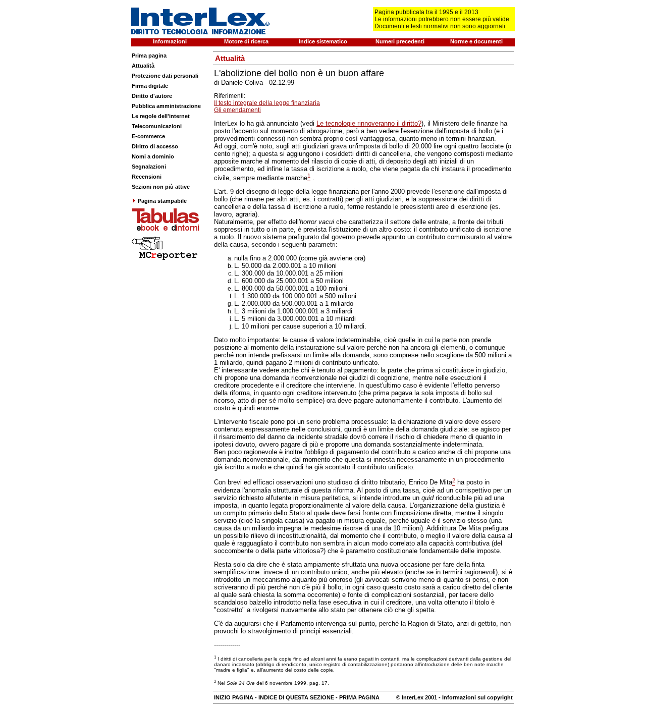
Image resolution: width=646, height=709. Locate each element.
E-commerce (148, 136)
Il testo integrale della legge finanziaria (267, 102)
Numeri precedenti (399, 41)
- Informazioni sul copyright (475, 697)
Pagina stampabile (162, 201)
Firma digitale (150, 86)
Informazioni (170, 41)
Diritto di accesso (155, 146)
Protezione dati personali (165, 76)
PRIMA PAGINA (359, 697)
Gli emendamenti (237, 110)
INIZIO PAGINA (233, 697)
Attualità (143, 66)
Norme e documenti (476, 41)
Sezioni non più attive (161, 187)
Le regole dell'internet (161, 116)
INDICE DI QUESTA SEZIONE (296, 697)
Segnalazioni (149, 166)
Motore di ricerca (246, 41)
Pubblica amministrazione (166, 106)
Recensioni (147, 177)
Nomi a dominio (153, 156)
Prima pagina (149, 55)
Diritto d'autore (152, 96)
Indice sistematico (323, 41)
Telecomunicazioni (157, 126)
